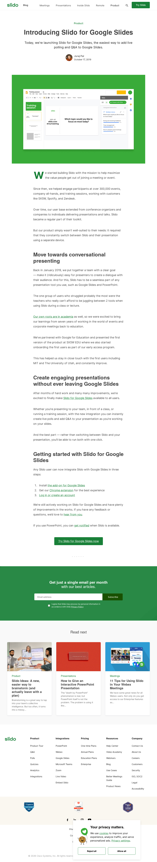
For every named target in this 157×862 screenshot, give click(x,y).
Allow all (121, 851)
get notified (81, 525)
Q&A (32, 752)
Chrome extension (61, 490)
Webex (59, 752)
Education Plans (89, 758)
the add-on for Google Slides (66, 485)
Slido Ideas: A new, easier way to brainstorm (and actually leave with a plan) (27, 688)
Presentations (63, 5)
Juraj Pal (79, 56)
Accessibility (138, 788)
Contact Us (137, 745)
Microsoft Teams (64, 764)
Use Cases (111, 770)
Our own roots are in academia (53, 316)
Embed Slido (62, 782)
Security (136, 770)
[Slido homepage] (12, 5)
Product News (113, 786)
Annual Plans (87, 752)
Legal (134, 782)
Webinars (110, 758)
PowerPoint (61, 745)
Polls (32, 758)
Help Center (112, 745)
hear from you (73, 514)
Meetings (45, 5)
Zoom (58, 770)
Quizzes (34, 764)
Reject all (91, 851)
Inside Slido (83, 5)
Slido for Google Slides (77, 398)
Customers (137, 764)
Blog (108, 764)
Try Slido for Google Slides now (78, 541)
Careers (136, 758)
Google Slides (62, 758)
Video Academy (114, 752)
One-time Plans (88, 745)
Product (115, 5)
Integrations (36, 776)
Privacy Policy (77, 607)
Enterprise (86, 764)
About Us (136, 752)
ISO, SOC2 (137, 776)
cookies (103, 833)
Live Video (61, 776)
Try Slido (141, 5)
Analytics (34, 770)
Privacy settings (120, 840)
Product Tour (36, 745)
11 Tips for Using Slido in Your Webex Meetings (126, 684)
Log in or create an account (57, 495)
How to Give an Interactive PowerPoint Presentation (77, 684)
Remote (100, 5)
